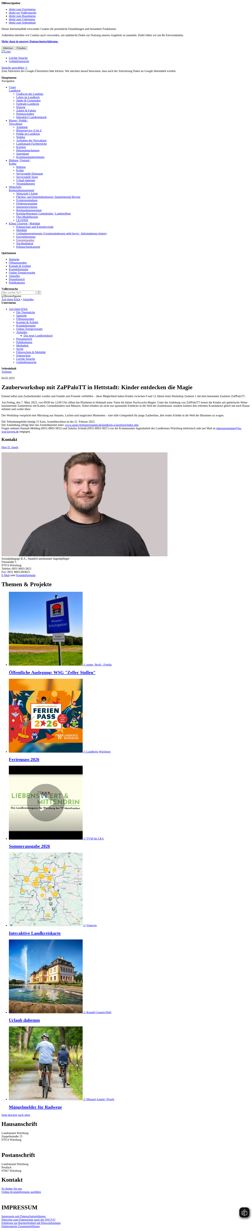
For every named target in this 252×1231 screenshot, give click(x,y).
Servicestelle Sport (27, 177)
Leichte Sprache (18, 57)
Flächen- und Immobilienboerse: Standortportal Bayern (48, 196)
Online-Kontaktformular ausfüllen (21, 1192)
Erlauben (21, 48)
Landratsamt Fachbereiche (31, 143)
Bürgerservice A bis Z (29, 130)
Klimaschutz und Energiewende (34, 226)
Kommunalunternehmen (30, 157)
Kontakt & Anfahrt (20, 266)
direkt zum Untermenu (22, 19)
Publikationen (17, 282)
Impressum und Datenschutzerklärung (23, 1216)
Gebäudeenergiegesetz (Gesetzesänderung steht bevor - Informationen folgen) (61, 233)
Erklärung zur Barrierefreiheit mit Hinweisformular (31, 1223)
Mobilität (21, 230)
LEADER (22, 220)
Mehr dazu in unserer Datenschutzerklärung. (29, 41)
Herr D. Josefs (9, 447)
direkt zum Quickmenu (22, 9)
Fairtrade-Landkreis (27, 103)
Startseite (14, 259)
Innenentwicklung (26, 206)
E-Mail (5, 575)
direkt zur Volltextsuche (22, 12)
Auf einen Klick (10, 299)
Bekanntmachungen (27, 150)
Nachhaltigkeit (24, 243)
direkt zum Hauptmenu (22, 16)
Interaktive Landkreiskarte (31, 117)
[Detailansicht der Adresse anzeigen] (84, 555)
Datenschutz (23, 355)
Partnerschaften (25, 113)
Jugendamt (22, 153)
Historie (20, 107)
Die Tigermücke (25, 312)
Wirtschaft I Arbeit (27, 193)
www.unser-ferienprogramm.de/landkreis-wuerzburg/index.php (102, 425)
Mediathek (22, 345)
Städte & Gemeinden (28, 100)
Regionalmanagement (29, 210)
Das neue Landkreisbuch (38, 335)
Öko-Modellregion (27, 216)
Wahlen (20, 137)
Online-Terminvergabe (22, 272)
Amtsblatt (21, 127)
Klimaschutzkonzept (28, 246)
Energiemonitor (25, 240)
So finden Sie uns (11, 1188)
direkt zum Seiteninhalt (22, 22)
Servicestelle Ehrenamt (29, 173)
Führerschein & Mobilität (31, 352)
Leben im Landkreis (28, 97)
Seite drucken (9, 1115)
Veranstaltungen (25, 183)
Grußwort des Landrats (29, 93)
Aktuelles (14, 276)
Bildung (21, 167)
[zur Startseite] (6, 51)
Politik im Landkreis (28, 133)
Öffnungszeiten (18, 262)
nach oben (24, 1115)
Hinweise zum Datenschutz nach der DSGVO (28, 1219)
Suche (19, 348)
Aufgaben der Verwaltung (31, 140)
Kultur (20, 170)
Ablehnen (8, 48)
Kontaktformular (18, 269)
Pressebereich (17, 279)
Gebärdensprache (19, 61)
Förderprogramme (26, 203)
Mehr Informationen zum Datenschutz (23, 74)
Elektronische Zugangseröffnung (20, 1226)
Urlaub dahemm (25, 180)
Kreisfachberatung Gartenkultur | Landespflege (43, 213)
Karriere (21, 147)
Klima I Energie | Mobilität (24, 223)
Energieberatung (25, 236)
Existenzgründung (26, 200)
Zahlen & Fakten (26, 110)
